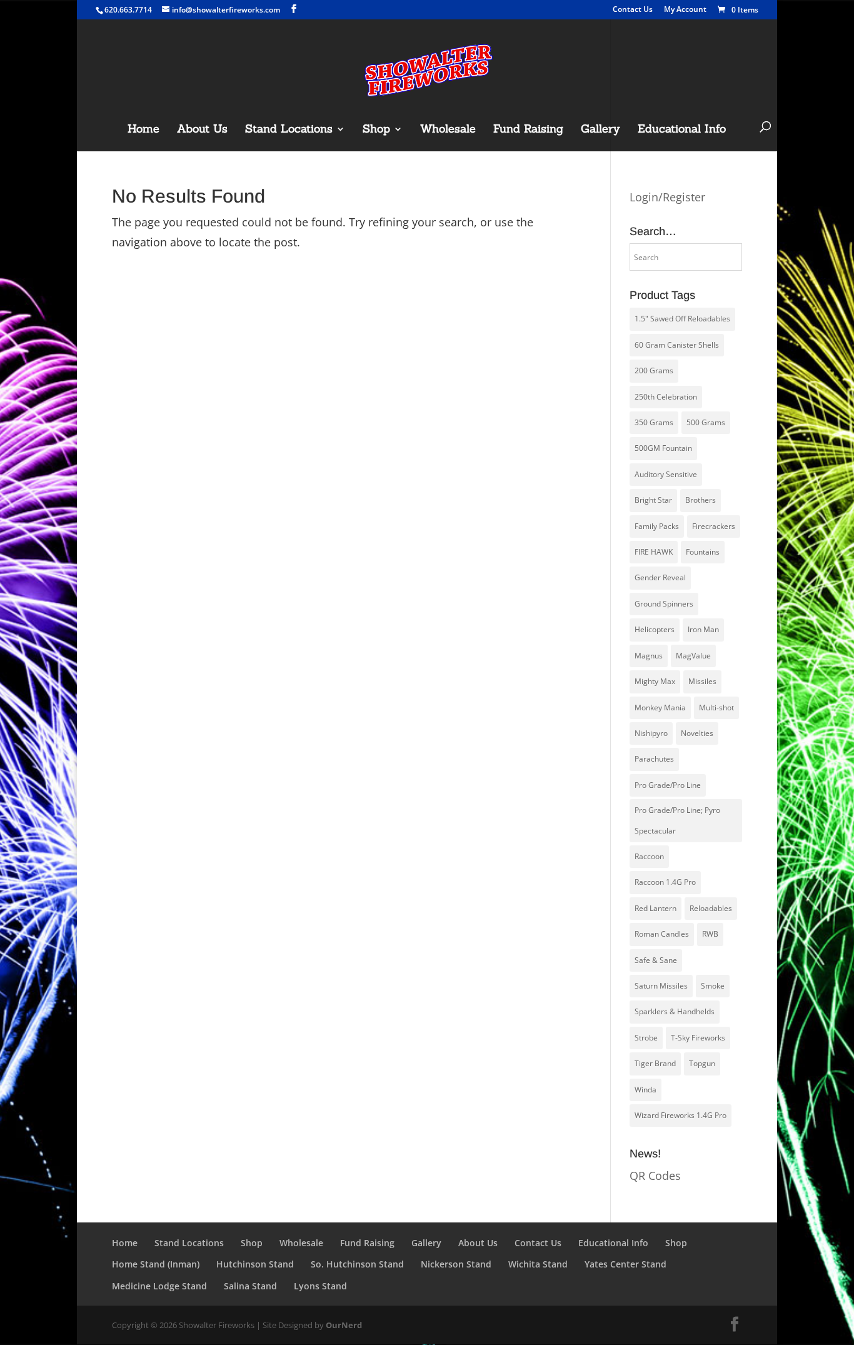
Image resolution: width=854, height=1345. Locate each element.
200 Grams (654, 370)
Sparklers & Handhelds (675, 1011)
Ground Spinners (664, 603)
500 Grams (705, 422)
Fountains (703, 552)
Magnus (649, 655)
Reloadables (711, 908)
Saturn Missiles (661, 985)
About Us (202, 130)
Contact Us (633, 10)
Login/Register (667, 196)
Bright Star (653, 500)
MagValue (693, 655)
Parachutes (654, 758)
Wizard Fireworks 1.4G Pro (680, 1115)
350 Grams (654, 422)
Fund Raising (528, 130)
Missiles (702, 681)
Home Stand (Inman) (155, 1264)
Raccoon (649, 856)
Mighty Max (655, 681)
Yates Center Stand (625, 1264)
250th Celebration (666, 396)
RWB (710, 934)
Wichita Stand (538, 1264)
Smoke (713, 985)
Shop (376, 130)
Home (143, 130)
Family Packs (657, 526)
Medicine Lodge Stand (159, 1286)
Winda (645, 1089)
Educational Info (682, 130)
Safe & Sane (656, 960)
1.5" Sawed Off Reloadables (682, 318)
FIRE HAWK (654, 552)
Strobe (646, 1037)
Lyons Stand (320, 1286)
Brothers (700, 500)
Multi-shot (716, 707)
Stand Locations (289, 130)
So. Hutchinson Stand (357, 1264)
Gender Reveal (660, 577)
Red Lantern (655, 908)
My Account (685, 10)
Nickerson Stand (456, 1264)
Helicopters (655, 629)
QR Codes (655, 1175)
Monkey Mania (660, 707)
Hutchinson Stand (255, 1264)
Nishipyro (651, 733)
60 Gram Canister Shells (677, 345)
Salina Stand (250, 1286)
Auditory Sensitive (666, 474)
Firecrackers (713, 526)
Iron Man (703, 629)
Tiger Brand (655, 1063)
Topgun (702, 1063)
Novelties (697, 733)
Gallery (600, 130)
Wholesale (448, 130)
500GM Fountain (663, 448)
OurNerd (344, 1325)
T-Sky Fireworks (698, 1037)
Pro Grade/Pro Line (668, 785)
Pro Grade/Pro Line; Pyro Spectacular (677, 820)
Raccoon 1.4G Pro (665, 882)
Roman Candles (662, 934)
